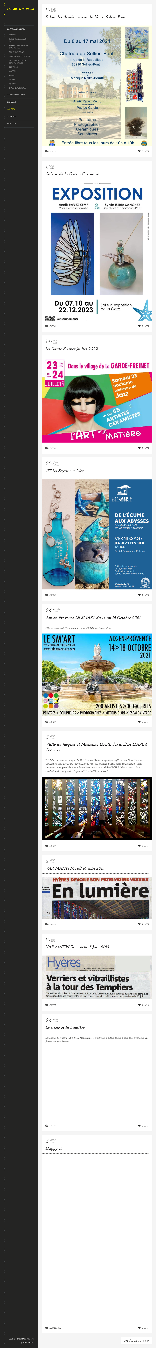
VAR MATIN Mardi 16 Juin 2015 (74, 869)
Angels (12, 71)
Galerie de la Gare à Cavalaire (72, 174)
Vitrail (12, 75)
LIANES (12, 35)
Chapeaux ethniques (19, 56)
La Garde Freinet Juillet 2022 (71, 349)
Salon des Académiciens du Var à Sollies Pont (85, 17)
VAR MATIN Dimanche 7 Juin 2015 (77, 947)
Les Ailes (13, 67)
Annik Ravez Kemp (16, 94)
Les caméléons (16, 52)
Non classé (55, 1328)
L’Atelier (11, 102)
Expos (52, 151)
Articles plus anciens (136, 1340)
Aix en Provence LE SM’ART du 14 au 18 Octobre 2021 (92, 618)
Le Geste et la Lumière (65, 1028)
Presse (53, 924)
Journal (11, 109)
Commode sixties (17, 88)
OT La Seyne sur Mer (64, 471)
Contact (11, 124)
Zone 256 (11, 116)
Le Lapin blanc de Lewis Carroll (17, 61)
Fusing (12, 84)
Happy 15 (53, 1149)
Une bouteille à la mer (18, 40)
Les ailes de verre (16, 29)
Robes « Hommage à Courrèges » (18, 46)
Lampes (12, 79)
